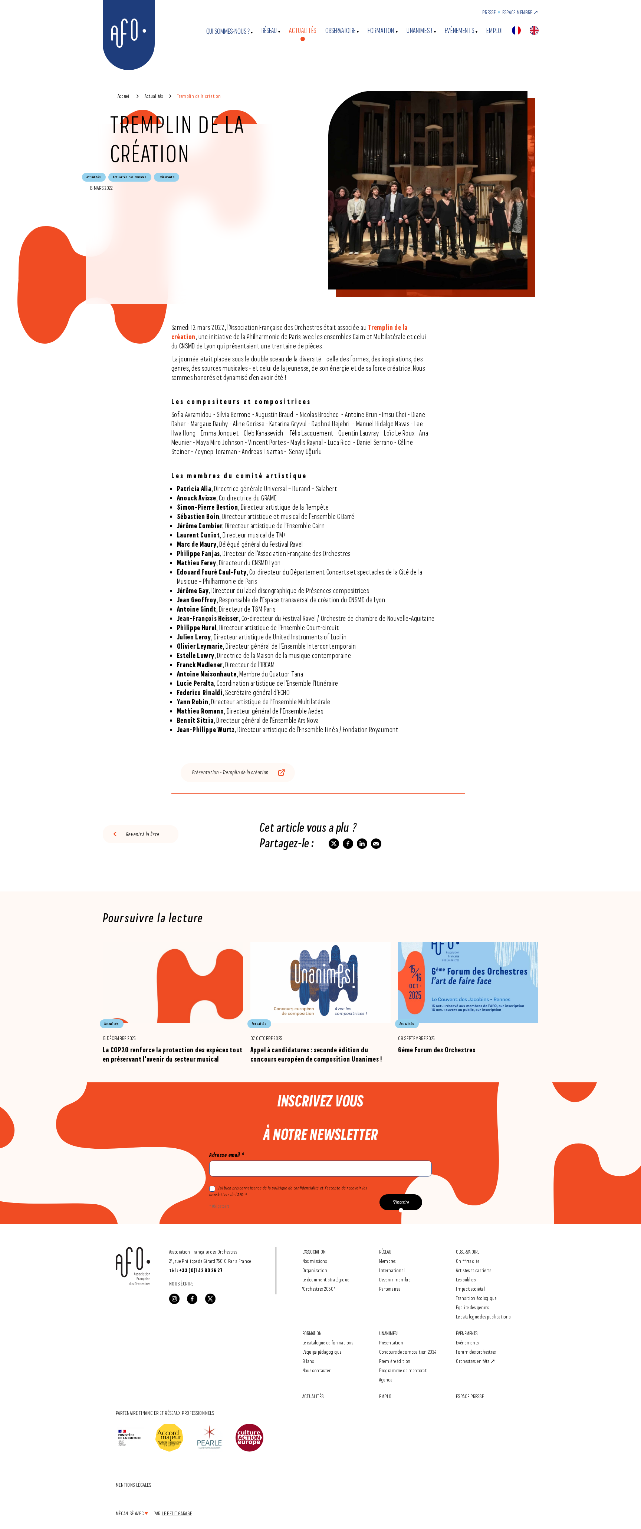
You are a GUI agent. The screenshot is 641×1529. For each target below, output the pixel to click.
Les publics (466, 1279)
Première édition (395, 1361)
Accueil (124, 96)
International (392, 1270)
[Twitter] (210, 1299)
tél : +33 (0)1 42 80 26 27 (196, 1270)
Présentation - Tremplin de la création (230, 772)
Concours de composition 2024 (408, 1351)
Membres (387, 1261)
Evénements (459, 30)
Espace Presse (470, 1396)
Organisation (315, 1270)
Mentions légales (133, 1485)
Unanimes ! (420, 30)
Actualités (302, 30)
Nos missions (314, 1261)
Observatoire (340, 30)
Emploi (494, 30)
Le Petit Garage (177, 1513)
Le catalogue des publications (483, 1316)
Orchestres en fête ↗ (476, 1361)
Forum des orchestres (476, 1351)
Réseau (269, 30)
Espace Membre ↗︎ (520, 12)
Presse (489, 12)
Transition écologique (476, 1298)
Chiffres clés (467, 1261)
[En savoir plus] (173, 1003)
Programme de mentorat (403, 1370)
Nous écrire (181, 1283)
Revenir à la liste (143, 834)
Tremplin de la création (199, 96)
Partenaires (390, 1288)
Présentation (391, 1342)
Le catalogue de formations (328, 1342)
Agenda (386, 1379)
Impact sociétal (470, 1288)
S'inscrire (401, 1202)
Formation (381, 30)
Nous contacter (316, 1370)
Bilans (308, 1361)
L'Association (314, 1251)
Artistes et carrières (474, 1270)
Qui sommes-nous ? (228, 31)
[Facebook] (192, 1299)
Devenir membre (395, 1279)
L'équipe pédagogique (322, 1351)
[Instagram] (174, 1299)
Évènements (466, 1333)
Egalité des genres (472, 1307)
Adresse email (226, 1154)
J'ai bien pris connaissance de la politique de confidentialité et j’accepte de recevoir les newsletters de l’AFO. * (288, 1191)
